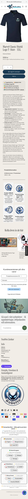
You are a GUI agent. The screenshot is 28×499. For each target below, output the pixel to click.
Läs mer (22, 89)
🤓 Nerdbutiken (8, 439)
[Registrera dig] (24, 328)
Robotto (11, 491)
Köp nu (14, 76)
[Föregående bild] (1, 1)
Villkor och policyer (14, 495)
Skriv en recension (14, 289)
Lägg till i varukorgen (15, 71)
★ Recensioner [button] (26, 251)
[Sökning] (5, 6)
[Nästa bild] (26, 1)
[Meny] (2, 6)
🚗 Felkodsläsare (8, 464)
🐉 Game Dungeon (14, 450)
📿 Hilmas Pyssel (9, 475)
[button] (24, 492)
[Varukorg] (26, 6)
